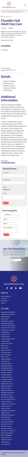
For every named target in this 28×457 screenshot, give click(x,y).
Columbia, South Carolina (8, 339)
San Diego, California (6, 428)
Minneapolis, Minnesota (7, 392)
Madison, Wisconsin (6, 383)
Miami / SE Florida (6, 388)
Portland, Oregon (5, 417)
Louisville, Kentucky (6, 381)
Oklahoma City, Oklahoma (8, 403)
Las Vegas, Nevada (6, 374)
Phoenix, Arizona (5, 412)
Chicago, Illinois (5, 332)
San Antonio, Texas (6, 426)
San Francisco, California (7, 430)
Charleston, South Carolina (8, 325)
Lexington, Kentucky (6, 377)
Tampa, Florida (5, 442)
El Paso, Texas (5, 357)
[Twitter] (11, 288)
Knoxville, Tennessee (6, 370)
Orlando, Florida (5, 408)
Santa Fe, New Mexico (7, 433)
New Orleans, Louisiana (7, 397)
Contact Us (4, 298)
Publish (6, 203)
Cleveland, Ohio (5, 336)
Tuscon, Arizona (5, 444)
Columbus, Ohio (5, 341)
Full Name (7, 214)
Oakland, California (6, 401)
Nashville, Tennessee (6, 395)
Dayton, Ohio (4, 348)
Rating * (5, 187)
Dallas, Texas (4, 345)
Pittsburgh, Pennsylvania (7, 415)
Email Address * (7, 179)
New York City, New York (8, 399)
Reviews (11, 28)
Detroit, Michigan (6, 354)
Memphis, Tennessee (6, 386)
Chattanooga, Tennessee (7, 330)
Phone (5, 223)
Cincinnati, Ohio (5, 334)
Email (5, 219)
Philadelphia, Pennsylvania (8, 410)
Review (5, 193)
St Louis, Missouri (5, 437)
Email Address (14, 257)
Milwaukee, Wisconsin (7, 390)
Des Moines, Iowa (6, 352)
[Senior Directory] (9, 5)
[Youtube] (20, 288)
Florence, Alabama (6, 359)
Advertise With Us (6, 296)
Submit (6, 234)
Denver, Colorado (5, 350)
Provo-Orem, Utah (6, 419)
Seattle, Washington (6, 435)
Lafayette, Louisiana (6, 372)
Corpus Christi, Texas (6, 343)
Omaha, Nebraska (6, 406)
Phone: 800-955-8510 (7, 40)
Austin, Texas (4, 318)
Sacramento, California (7, 421)
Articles (3, 303)
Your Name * (6, 172)
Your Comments (7, 227)
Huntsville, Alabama (6, 363)
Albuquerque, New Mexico (8, 312)
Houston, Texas (5, 361)
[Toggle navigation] (25, 4)
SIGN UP (14, 262)
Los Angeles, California (7, 379)
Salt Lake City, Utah (6, 424)
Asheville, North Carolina (7, 314)
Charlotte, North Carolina (8, 327)
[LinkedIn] (16, 288)
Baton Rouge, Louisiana (7, 321)
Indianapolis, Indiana (6, 365)
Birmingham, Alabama (7, 323)
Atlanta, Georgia (5, 316)
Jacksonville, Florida (6, 368)
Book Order (4, 300)
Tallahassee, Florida (6, 439)
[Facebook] (7, 288)
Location (4, 28)
